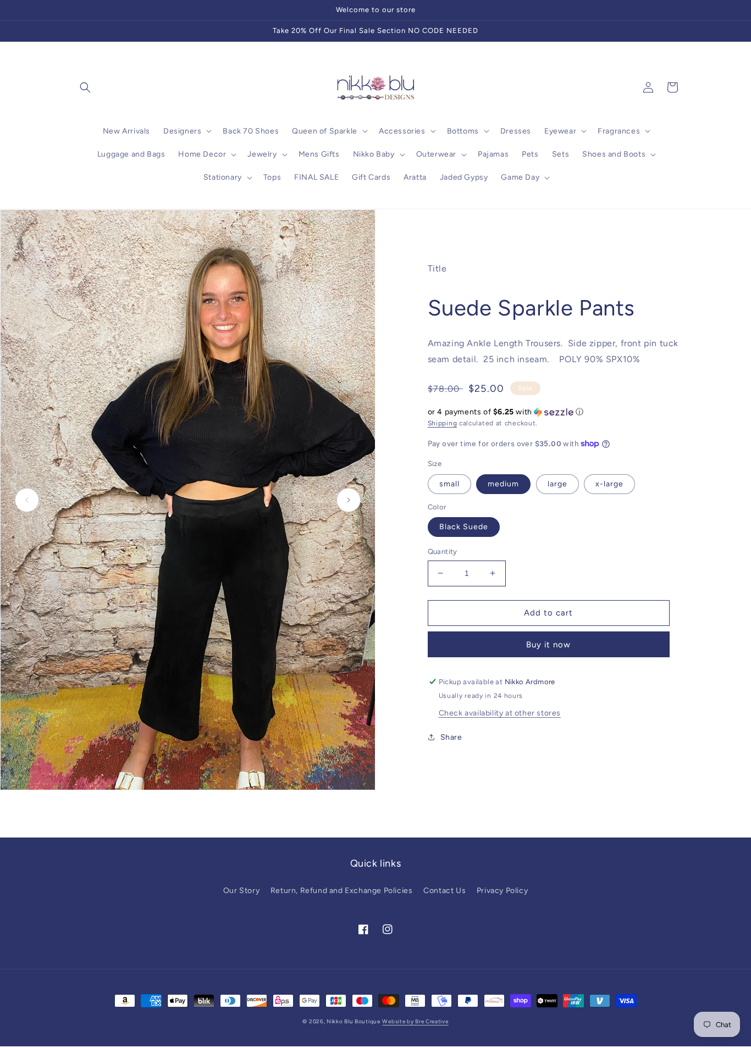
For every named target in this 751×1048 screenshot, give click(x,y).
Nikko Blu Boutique (353, 1021)
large (557, 484)
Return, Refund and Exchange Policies (341, 890)
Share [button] (451, 737)
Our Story (241, 890)
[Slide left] (27, 500)
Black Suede (463, 526)
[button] (85, 87)
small (449, 484)
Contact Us (444, 890)
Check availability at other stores (500, 713)
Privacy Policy (502, 890)
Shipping (442, 423)
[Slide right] (348, 500)
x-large (609, 484)
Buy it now (548, 645)
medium (503, 484)
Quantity (442, 551)
